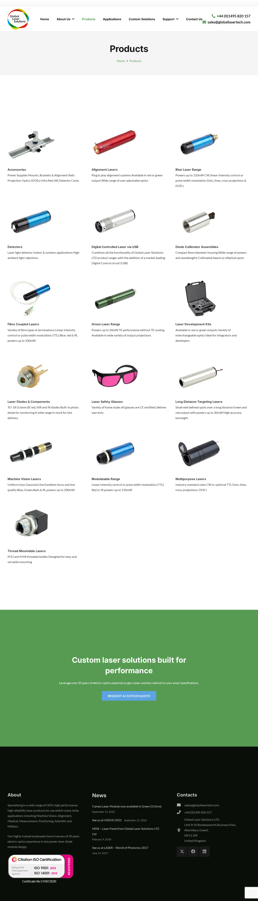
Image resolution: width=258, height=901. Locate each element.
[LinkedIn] (204, 851)
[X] (182, 851)
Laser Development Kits (193, 324)
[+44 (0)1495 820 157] (180, 812)
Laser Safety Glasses (107, 402)
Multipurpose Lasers (190, 479)
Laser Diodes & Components (29, 402)
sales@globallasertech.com (201, 805)
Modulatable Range (106, 479)
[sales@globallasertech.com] (180, 805)
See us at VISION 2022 (107, 820)
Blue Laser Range (188, 169)
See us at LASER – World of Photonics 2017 (120, 847)
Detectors (15, 247)
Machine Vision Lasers (24, 479)
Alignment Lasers (105, 169)
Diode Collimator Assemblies (196, 247)
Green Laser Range (106, 324)
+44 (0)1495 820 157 (198, 812)
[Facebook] (193, 851)
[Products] (31, 123)
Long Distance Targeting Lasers (198, 402)
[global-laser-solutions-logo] (18, 19)
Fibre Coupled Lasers (23, 324)
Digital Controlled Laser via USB (115, 247)
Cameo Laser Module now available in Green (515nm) (126, 806)
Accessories (17, 169)
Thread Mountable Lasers (27, 551)
